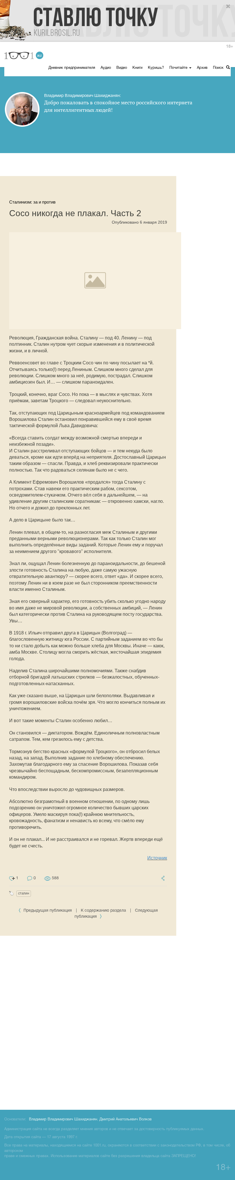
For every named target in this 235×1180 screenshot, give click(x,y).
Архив (202, 68)
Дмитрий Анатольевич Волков (125, 1119)
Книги (137, 68)
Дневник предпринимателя (71, 68)
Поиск (219, 68)
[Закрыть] (228, 6)
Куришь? (156, 68)
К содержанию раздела (103, 911)
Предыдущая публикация (47, 911)
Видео (121, 68)
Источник (157, 857)
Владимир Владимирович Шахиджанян (63, 1119)
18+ (229, 46)
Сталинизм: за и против (32, 202)
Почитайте (179, 68)
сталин (23, 893)
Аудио (106, 68)
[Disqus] (117, 1021)
